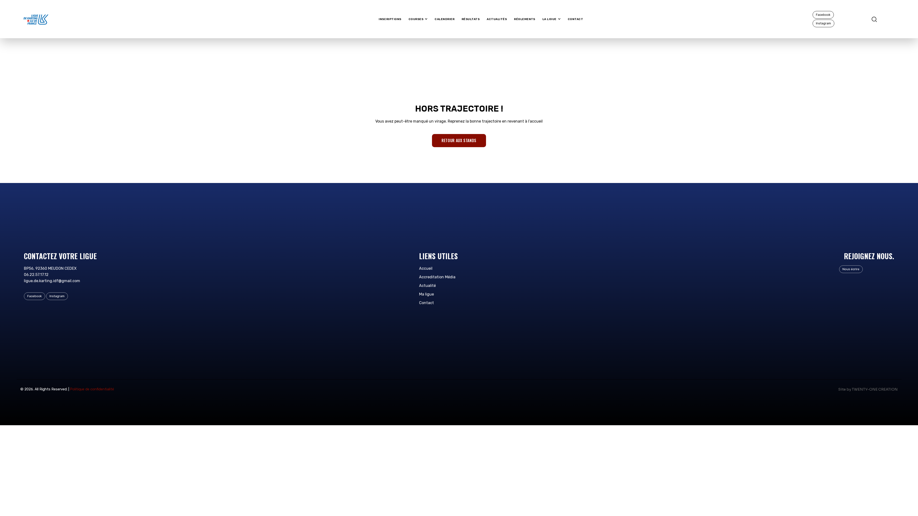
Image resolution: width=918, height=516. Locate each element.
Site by (844, 389)
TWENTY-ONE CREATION (875, 389)
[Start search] (874, 19)
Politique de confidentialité (92, 389)
